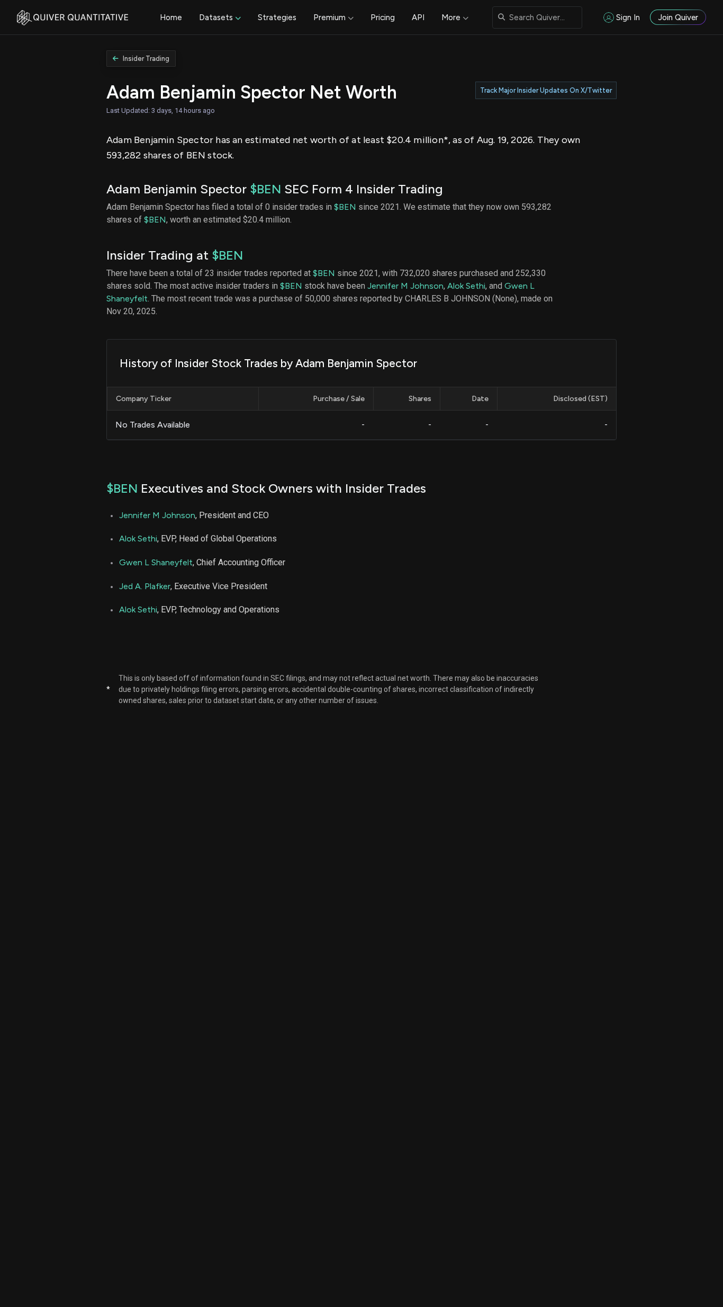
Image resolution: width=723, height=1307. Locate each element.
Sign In (628, 17)
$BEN (265, 189)
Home (171, 17)
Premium (329, 17)
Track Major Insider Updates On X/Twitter (546, 90)
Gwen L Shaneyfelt (156, 562)
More (450, 17)
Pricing (382, 17)
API (418, 17)
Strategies (277, 17)
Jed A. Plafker (144, 586)
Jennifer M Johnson (405, 286)
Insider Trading (146, 59)
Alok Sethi (466, 286)
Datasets (216, 17)
